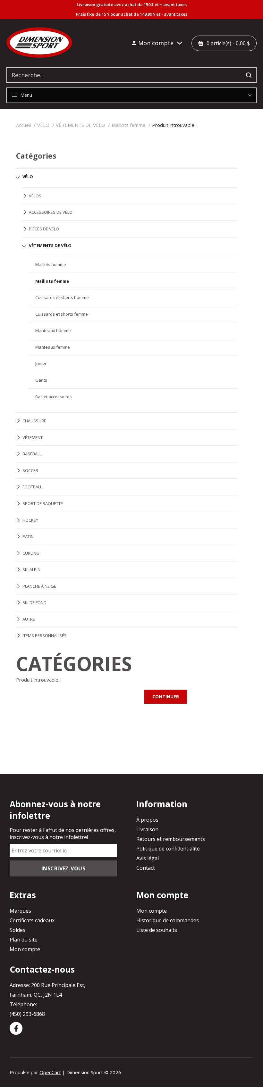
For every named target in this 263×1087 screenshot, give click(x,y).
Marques (20, 910)
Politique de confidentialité (168, 848)
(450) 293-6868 (27, 1013)
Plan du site (24, 939)
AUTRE (28, 619)
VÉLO (43, 125)
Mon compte (25, 949)
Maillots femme (129, 125)
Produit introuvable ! (174, 125)
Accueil (23, 125)
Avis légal (147, 858)
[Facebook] (16, 1028)
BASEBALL (31, 454)
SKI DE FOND (34, 602)
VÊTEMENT (32, 437)
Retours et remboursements (170, 838)
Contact (145, 867)
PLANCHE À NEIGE (39, 586)
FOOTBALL (32, 487)
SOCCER (30, 470)
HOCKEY (30, 520)
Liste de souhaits (156, 929)
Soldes (17, 929)
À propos (147, 819)
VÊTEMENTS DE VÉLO (80, 125)
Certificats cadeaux (32, 920)
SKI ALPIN (31, 569)
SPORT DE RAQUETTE (42, 503)
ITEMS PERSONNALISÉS (44, 635)
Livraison (147, 829)
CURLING (30, 553)
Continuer (165, 696)
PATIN (28, 536)
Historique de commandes (167, 920)
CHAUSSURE (34, 421)
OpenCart (50, 1072)
